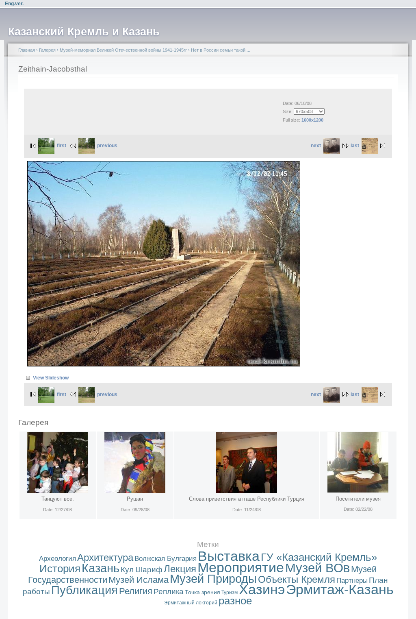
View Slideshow (51, 378)
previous (107, 145)
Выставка (229, 556)
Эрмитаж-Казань (340, 589)
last (355, 145)
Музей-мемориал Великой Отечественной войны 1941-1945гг (123, 50)
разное (235, 601)
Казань (100, 568)
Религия (135, 591)
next (316, 145)
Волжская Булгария (165, 558)
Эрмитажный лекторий (190, 603)
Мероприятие (240, 567)
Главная (26, 50)
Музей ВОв (317, 568)
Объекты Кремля (296, 579)
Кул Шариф (141, 569)
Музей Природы (213, 578)
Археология (57, 558)
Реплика (169, 591)
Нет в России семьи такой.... (220, 50)
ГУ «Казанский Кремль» (319, 557)
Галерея (47, 50)
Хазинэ (262, 589)
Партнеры (352, 580)
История (59, 568)
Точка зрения (202, 592)
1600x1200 (312, 120)
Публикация (84, 590)
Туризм (229, 592)
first (61, 145)
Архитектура (105, 557)
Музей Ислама (138, 580)
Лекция (180, 568)
